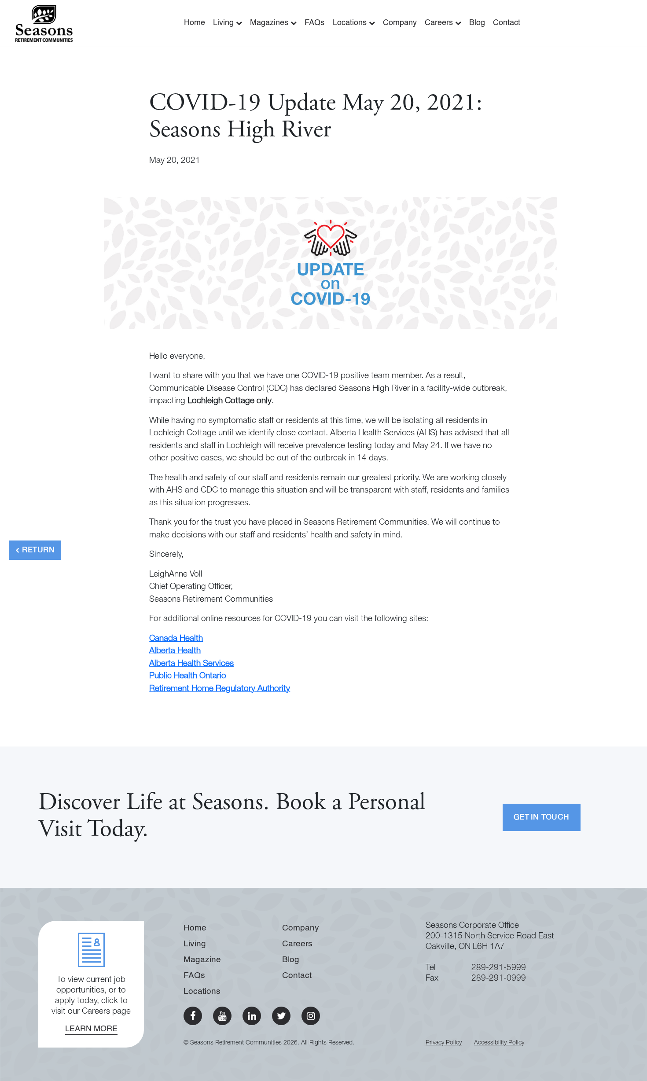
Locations (351, 23)
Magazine (202, 960)
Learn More (91, 1029)
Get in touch (542, 817)
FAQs (314, 23)
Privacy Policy (444, 1043)
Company (400, 23)
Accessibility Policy (499, 1043)
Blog (477, 23)
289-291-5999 (498, 968)
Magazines (270, 23)
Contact (506, 23)
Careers (440, 23)
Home (194, 23)
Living (224, 23)
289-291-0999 (498, 978)
